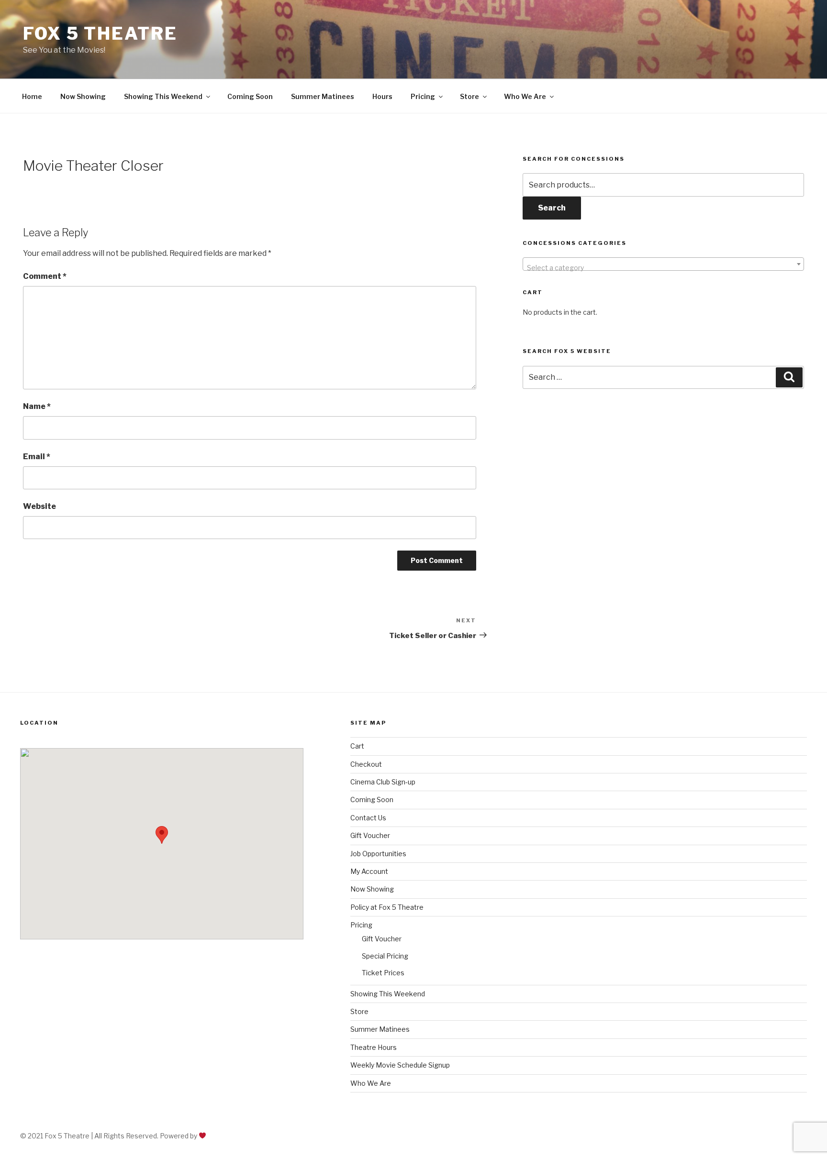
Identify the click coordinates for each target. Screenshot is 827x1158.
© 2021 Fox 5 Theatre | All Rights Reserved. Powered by (109, 1136)
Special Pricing (385, 956)
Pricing (423, 96)
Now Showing (83, 96)
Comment (45, 276)
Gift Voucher (370, 835)
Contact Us (368, 818)
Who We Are (525, 96)
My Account (369, 871)
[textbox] (663, 268)
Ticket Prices (383, 973)
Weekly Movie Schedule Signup (400, 1065)
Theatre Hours (373, 1047)
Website (39, 506)
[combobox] (663, 264)
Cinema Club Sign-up (382, 782)
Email (36, 456)
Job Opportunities (378, 853)
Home (32, 96)
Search (552, 207)
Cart (357, 746)
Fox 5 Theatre (100, 33)
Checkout (366, 764)
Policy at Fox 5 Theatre (387, 907)
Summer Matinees (322, 96)
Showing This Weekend (163, 96)
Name (37, 406)
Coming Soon (250, 96)
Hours (382, 96)
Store (469, 96)
